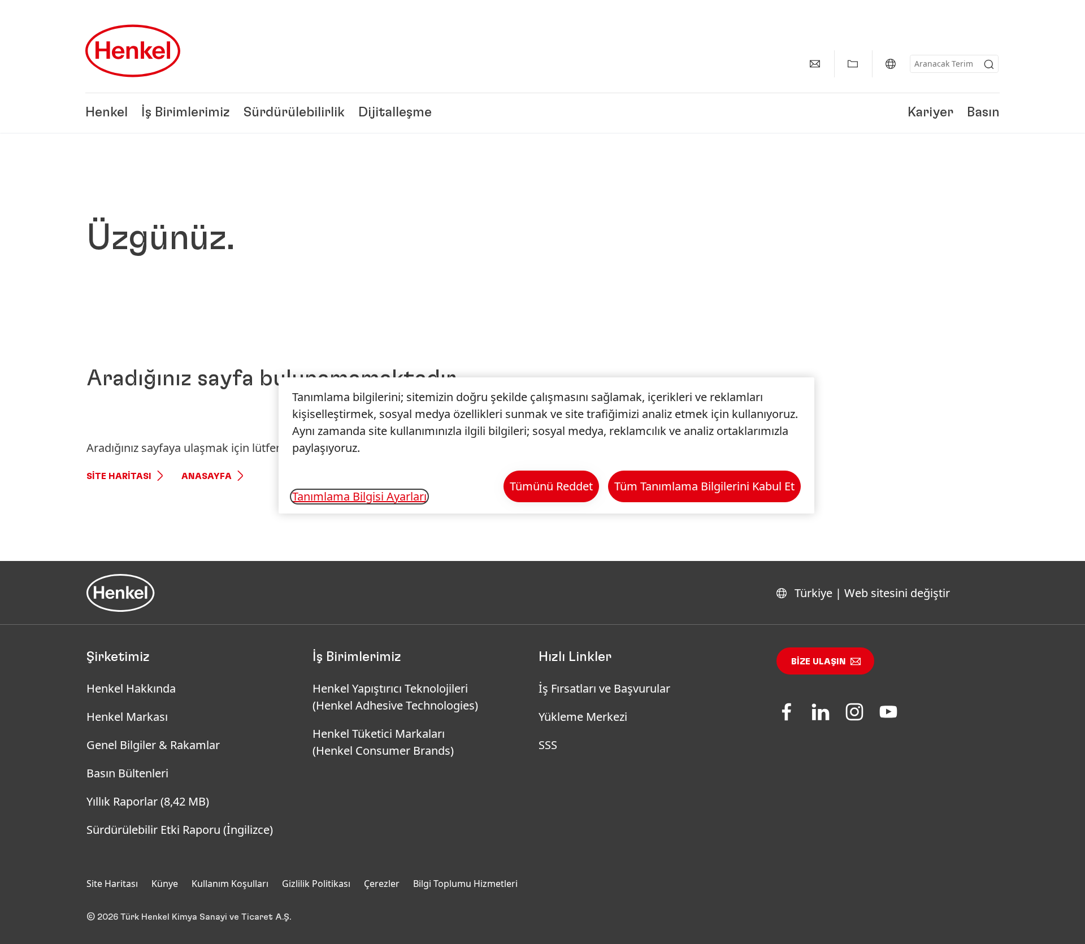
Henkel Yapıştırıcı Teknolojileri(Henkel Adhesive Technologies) (397, 697)
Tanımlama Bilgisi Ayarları (359, 496)
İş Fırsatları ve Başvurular (604, 688)
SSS (548, 744)
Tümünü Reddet (551, 486)
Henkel (106, 113)
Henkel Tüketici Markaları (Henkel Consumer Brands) (383, 742)
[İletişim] (814, 63)
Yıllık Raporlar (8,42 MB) (147, 801)
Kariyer (930, 113)
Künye (164, 883)
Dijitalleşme (395, 113)
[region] (546, 445)
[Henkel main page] (132, 51)
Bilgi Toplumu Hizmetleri (465, 883)
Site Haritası (118, 476)
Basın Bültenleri (127, 773)
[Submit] (989, 64)
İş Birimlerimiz (185, 113)
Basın (983, 113)
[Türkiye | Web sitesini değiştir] (890, 63)
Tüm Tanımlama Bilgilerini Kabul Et (704, 486)
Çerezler (382, 883)
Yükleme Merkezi (583, 716)
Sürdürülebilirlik (294, 113)
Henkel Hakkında (131, 688)
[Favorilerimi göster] (852, 63)
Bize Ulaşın (818, 661)
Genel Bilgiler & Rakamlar (153, 744)
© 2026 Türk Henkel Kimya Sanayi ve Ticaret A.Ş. (188, 916)
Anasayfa (206, 476)
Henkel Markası (127, 716)
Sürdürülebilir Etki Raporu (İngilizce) (179, 829)
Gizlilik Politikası (316, 883)
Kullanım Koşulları (230, 883)
